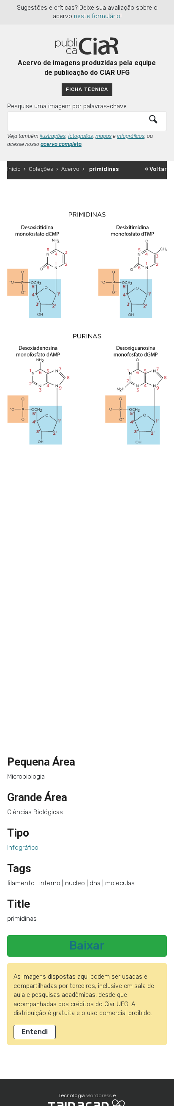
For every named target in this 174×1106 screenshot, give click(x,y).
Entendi (35, 1032)
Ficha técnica (87, 89)
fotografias (80, 136)
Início (14, 169)
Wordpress (98, 1095)
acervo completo (61, 144)
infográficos (130, 136)
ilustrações (52, 136)
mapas (103, 136)
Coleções (41, 169)
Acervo (70, 169)
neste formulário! (98, 16)
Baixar (87, 945)
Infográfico (22, 847)
